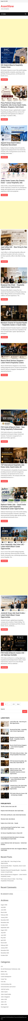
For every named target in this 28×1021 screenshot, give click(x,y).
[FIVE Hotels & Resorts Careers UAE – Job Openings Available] (5, 793)
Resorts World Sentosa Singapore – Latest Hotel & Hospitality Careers (13, 362)
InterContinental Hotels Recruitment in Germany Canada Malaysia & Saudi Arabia (12, 837)
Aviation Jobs (4, 974)
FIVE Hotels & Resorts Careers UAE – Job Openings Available (13, 654)
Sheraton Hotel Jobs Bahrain (8, 819)
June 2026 (3, 910)
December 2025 (5, 920)
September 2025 (5, 927)
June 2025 (3, 935)
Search (3, 709)
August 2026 (4, 905)
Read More (4, 79)
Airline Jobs (4, 971)
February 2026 (4, 915)
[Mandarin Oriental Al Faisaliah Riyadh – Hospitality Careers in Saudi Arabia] (5, 737)
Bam (2, 1018)
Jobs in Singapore (5, 997)
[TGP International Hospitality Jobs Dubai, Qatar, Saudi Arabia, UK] (5, 761)
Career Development (6, 976)
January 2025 (4, 948)
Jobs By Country (5, 989)
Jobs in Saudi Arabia (6, 994)
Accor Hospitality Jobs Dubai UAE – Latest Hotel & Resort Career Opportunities (13, 547)
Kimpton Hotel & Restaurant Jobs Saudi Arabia (12, 810)
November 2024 (5, 953)
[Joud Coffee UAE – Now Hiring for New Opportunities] (5, 722)
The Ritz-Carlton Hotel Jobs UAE (9, 806)
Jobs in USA (4, 1004)
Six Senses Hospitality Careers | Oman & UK (11, 833)
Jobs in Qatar (4, 991)
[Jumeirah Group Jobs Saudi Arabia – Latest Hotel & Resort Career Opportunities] (5, 786)
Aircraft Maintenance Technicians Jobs (10, 969)
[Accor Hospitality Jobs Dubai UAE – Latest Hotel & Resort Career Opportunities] (5, 778)
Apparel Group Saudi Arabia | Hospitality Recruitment (11, 144)
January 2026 (4, 917)
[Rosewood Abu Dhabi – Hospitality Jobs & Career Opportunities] (5, 730)
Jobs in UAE (4, 999)
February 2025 (4, 945)
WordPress (22, 1017)
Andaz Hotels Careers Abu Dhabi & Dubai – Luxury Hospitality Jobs (12, 182)
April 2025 (3, 940)
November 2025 (5, 922)
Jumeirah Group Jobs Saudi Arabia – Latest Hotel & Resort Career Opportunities (13, 615)
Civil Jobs (3, 981)
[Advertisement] (14, 33)
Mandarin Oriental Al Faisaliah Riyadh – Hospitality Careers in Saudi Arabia (14, 324)
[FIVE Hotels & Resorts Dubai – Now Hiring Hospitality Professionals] (5, 753)
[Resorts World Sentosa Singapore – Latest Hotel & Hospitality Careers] (5, 745)
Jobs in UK (3, 1002)
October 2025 (4, 925)
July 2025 (3, 932)
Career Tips (4, 979)
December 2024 (5, 950)
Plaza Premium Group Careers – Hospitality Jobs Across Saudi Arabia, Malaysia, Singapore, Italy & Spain (13, 105)
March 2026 (4, 912)
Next (18, 704)
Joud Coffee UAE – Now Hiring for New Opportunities (18, 722)
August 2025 (4, 930)
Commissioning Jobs (6, 984)
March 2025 (4, 942)
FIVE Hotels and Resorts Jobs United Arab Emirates (13, 815)
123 (2, 966)
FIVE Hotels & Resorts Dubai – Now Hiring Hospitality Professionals (13, 428)
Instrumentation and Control (8, 986)
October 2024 (4, 955)
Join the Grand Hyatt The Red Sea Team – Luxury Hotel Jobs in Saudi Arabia (12, 828)
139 (13, 704)
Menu (4, 14)
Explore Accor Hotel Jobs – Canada (9, 823)
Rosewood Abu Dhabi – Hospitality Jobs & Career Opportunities (12, 286)
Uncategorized (4, 1007)
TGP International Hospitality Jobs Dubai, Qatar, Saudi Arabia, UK (12, 466)
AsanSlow (7, 6)
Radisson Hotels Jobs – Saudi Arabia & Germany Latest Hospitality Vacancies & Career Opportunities (13, 507)
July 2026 (3, 907)
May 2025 (3, 937)
